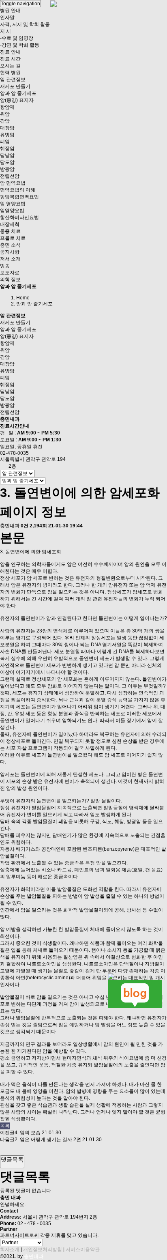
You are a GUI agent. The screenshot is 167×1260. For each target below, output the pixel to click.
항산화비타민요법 (19, 217)
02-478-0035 (14, 453)
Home (23, 298)
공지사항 (9, 252)
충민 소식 (10, 245)
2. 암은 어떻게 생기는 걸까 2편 (48, 1139)
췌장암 (7, 148)
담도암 (7, 162)
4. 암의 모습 (28, 1132)
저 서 (5, 31)
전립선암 (9, 176)
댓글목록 (12, 1159)
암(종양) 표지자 (17, 100)
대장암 (7, 128)
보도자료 (9, 272)
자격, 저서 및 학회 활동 (25, 24)
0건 (24, 526)
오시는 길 (10, 66)
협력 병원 (10, 72)
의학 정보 (10, 279)
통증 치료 (10, 231)
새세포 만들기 (15, 86)
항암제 (7, 107)
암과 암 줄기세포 (18, 93)
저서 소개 (10, 259)
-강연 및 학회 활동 (19, 45)
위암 (5, 114)
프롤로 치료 (13, 238)
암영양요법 (12, 210)
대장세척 (9, 224)
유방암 (7, 135)
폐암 (5, 141)
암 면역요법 (13, 183)
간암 (5, 121)
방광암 (7, 169)
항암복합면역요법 (19, 197)
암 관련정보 (13, 79)
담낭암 (7, 155)
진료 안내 (10, 52)
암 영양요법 (13, 203)
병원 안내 (10, 10)
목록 (5, 1126)
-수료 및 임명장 (16, 38)
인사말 (7, 17)
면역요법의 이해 (17, 190)
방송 (5, 266)
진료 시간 (10, 59)
